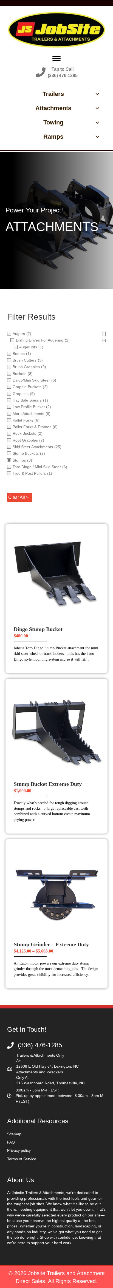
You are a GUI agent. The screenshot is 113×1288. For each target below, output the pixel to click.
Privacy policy (19, 1150)
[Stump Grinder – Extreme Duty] (56, 890)
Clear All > (18, 497)
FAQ (11, 1142)
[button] (56, 72)
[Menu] (56, 58)
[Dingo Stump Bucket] (56, 574)
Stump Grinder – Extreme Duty (51, 944)
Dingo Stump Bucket (38, 629)
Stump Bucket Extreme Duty (48, 784)
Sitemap (14, 1134)
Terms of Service (21, 1159)
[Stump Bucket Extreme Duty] (56, 729)
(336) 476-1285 (40, 1045)
